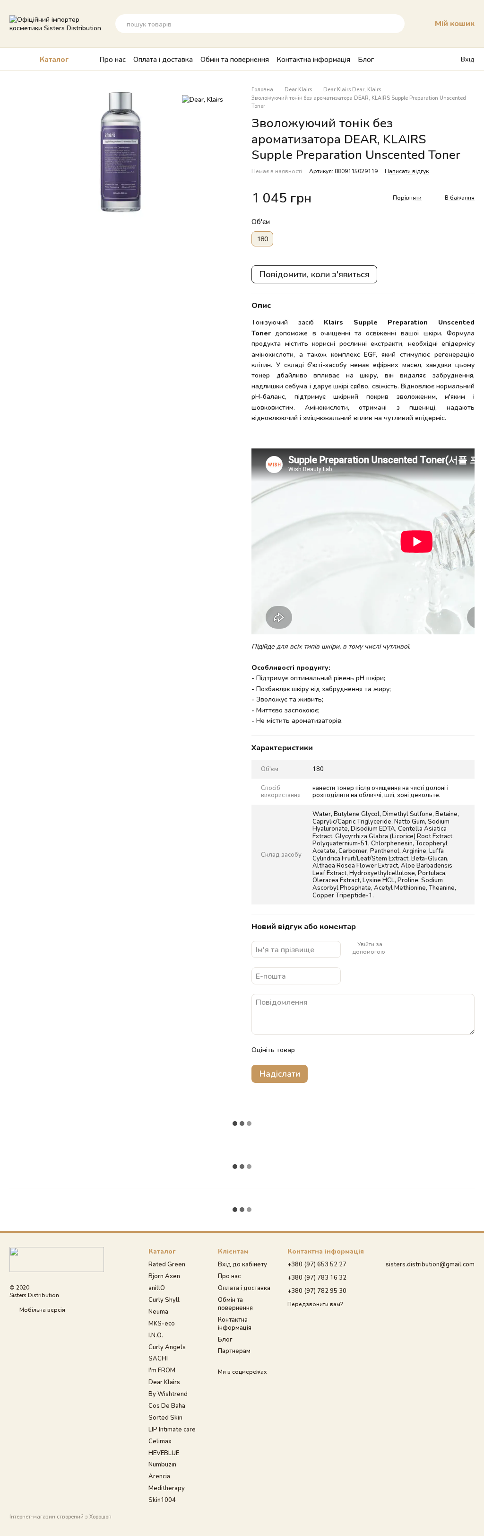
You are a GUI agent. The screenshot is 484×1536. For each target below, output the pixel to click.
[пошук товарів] (395, 23)
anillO (156, 1287)
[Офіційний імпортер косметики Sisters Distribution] (56, 1259)
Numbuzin (162, 1464)
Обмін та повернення (234, 59)
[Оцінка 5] (371, 1049)
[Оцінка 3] (340, 1049)
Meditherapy (166, 1488)
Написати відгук (407, 171)
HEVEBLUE (163, 1453)
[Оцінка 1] (310, 1049)
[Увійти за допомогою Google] (408, 948)
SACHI (158, 1358)
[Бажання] (415, 59)
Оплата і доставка (163, 59)
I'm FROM (161, 1370)
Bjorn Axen (164, 1276)
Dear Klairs (164, 1382)
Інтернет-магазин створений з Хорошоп (60, 1516)
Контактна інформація (313, 59)
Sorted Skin (165, 1417)
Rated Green (166, 1264)
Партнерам (234, 1350)
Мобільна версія (41, 1309)
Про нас (112, 59)
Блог (366, 59)
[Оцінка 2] (325, 1049)
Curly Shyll (164, 1299)
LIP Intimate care (172, 1429)
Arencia (159, 1476)
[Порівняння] (434, 59)
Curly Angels (167, 1347)
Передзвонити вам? (315, 1304)
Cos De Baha (166, 1405)
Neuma (158, 1311)
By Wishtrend (168, 1393)
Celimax (160, 1441)
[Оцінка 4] (355, 1049)
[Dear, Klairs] (202, 99)
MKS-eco (161, 1323)
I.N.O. (155, 1335)
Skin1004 (162, 1499)
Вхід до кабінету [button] (242, 1264)
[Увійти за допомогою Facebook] (392, 948)
